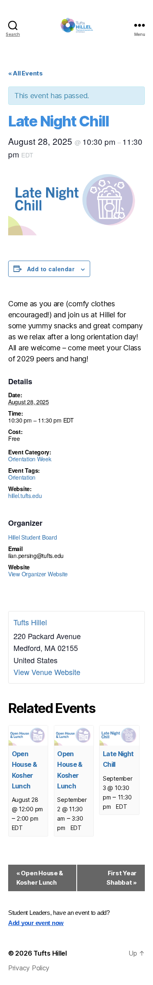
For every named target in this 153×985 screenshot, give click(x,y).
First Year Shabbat (121, 877)
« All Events (25, 73)
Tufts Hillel (30, 622)
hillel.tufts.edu (25, 495)
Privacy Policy (28, 968)
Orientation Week (29, 459)
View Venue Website (46, 671)
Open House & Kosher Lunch (39, 877)
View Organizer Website (38, 574)
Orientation (21, 477)
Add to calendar (50, 269)
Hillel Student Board (32, 537)
